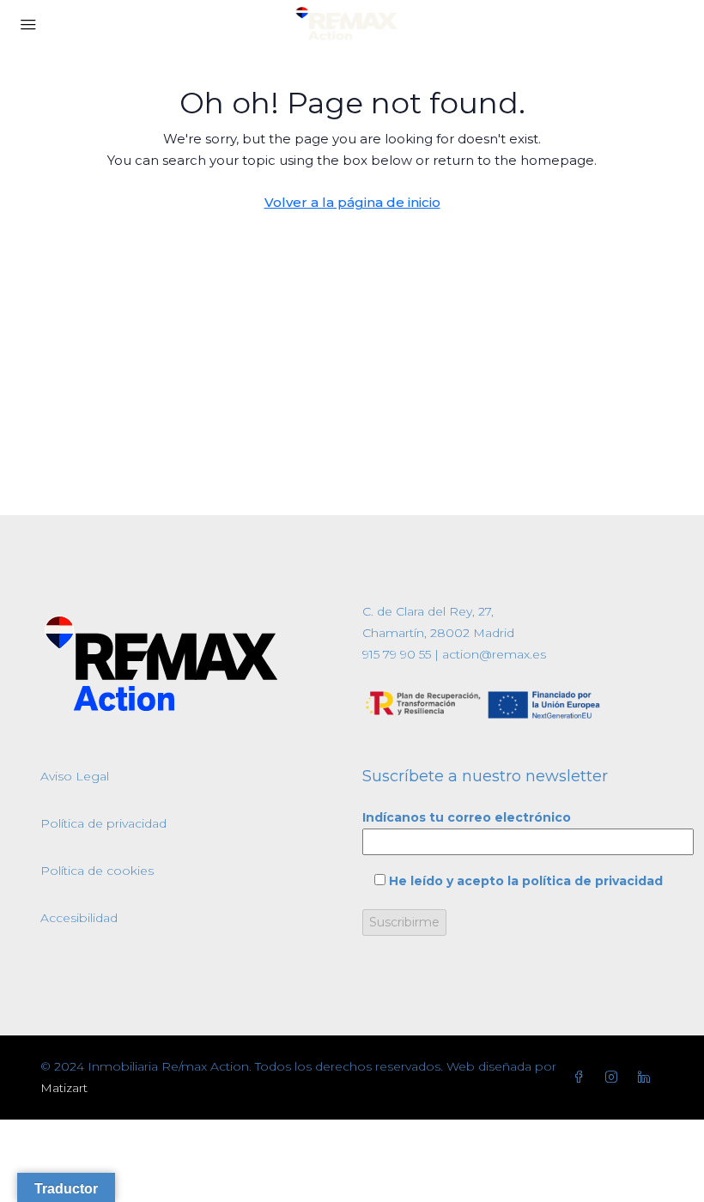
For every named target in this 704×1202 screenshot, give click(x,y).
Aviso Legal (74, 776)
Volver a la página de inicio (352, 202)
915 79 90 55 (396, 654)
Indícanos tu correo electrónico (466, 817)
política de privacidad (592, 881)
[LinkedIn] (647, 1077)
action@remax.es (492, 654)
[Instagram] (614, 1077)
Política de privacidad (103, 823)
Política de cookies (97, 870)
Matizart (64, 1088)
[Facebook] (582, 1077)
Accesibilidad (79, 918)
